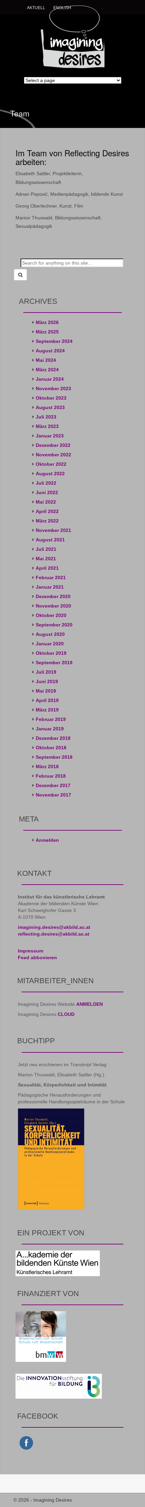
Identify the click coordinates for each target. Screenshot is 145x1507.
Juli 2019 (46, 672)
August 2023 (50, 407)
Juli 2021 (46, 549)
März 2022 (47, 520)
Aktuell (36, 7)
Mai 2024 (46, 360)
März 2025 (47, 331)
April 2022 (47, 511)
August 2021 (50, 539)
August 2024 (50, 350)
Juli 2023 (46, 417)
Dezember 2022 (53, 445)
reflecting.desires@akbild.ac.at (53, 934)
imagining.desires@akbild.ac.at (54, 927)
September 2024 (54, 341)
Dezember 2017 (53, 785)
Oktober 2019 (51, 653)
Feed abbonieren (37, 957)
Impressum (30, 950)
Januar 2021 (50, 587)
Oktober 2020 (51, 615)
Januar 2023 (50, 435)
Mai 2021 (46, 558)
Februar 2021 (51, 577)
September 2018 (54, 757)
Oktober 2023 (51, 398)
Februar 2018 (51, 776)
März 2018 (47, 766)
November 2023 (53, 388)
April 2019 (47, 700)
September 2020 (54, 624)
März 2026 (47, 322)
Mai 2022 (46, 502)
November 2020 (53, 606)
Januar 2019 (50, 728)
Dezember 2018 (53, 738)
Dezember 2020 (53, 596)
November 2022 (53, 454)
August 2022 (50, 473)
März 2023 (47, 426)
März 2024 (47, 369)
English (62, 7)
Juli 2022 (46, 483)
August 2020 (50, 634)
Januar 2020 (50, 643)
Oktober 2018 (51, 747)
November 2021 (53, 530)
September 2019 (54, 662)
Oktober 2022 (51, 464)
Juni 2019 (47, 681)
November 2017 (53, 795)
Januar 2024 (50, 379)
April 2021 (47, 568)
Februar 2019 (51, 719)
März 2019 (47, 709)
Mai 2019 (46, 691)
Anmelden (47, 840)
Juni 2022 (47, 492)
